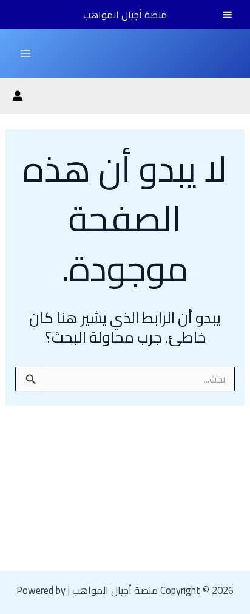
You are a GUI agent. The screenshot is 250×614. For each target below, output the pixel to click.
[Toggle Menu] (227, 14)
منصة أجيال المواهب (125, 14)
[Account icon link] (17, 95)
